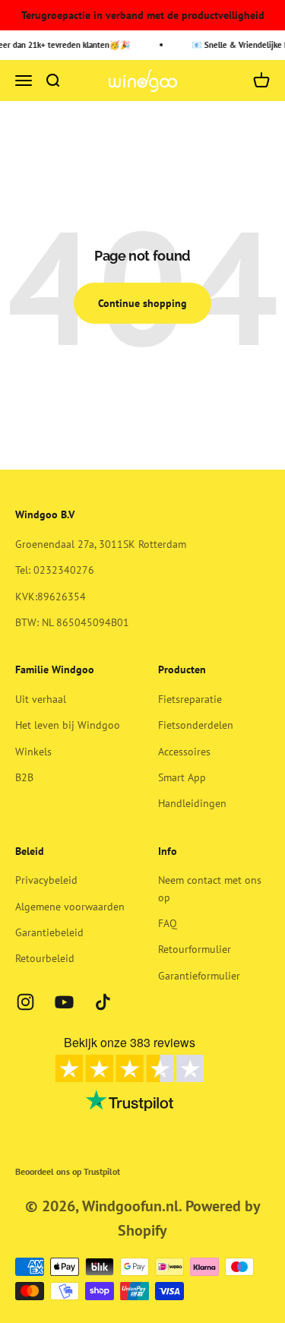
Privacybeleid (46, 880)
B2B (24, 777)
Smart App (182, 777)
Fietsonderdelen (195, 725)
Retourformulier (194, 949)
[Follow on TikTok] (103, 1002)
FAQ (167, 923)
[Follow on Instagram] (25, 1002)
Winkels (33, 751)
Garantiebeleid (49, 932)
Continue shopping (142, 303)
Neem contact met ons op (209, 888)
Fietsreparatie (190, 699)
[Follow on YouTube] (64, 1002)
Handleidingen (192, 803)
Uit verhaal (40, 699)
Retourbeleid (44, 958)
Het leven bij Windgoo (67, 725)
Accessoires (184, 751)
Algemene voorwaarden (70, 906)
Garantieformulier (199, 976)
